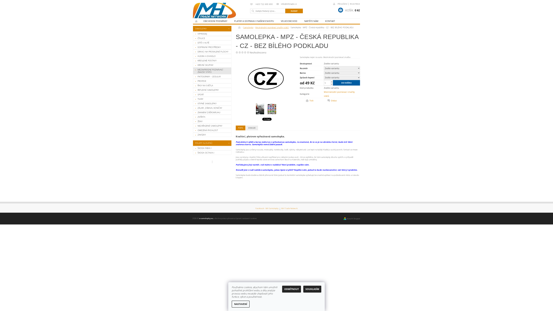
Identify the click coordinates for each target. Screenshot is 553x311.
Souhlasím (312, 289)
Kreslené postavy (207, 60)
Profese (202, 81)
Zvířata (201, 116)
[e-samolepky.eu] (214, 10)
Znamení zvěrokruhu (209, 112)
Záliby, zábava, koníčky (210, 108)
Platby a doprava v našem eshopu (254, 21)
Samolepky (201, 28)
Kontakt (330, 21)
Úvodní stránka (196, 21)
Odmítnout (291, 289)
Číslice (201, 38)
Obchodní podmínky (215, 21)
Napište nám (311, 21)
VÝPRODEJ (202, 33)
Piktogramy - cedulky (209, 76)
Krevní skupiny (205, 65)
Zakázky (202, 134)
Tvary (200, 99)
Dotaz (334, 100)
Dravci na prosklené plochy (213, 51)
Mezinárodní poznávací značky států (210, 71)
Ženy (200, 121)
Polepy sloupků (203, 143)
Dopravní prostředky (209, 47)
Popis (240, 128)
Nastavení (240, 304)
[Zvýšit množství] (331, 81)
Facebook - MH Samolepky (267, 208)
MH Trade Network (289, 208)
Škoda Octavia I (206, 152)
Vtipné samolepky (207, 103)
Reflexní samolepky (208, 90)
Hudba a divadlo (207, 56)
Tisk (311, 100)
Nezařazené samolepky (210, 125)
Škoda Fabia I (205, 148)
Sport (201, 94)
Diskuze (252, 128)
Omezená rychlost (208, 130)
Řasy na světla (205, 85)
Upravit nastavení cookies (246, 218)
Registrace (355, 4)
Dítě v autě (203, 42)
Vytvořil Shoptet (353, 218)
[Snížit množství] (331, 84)
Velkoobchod (289, 21)
